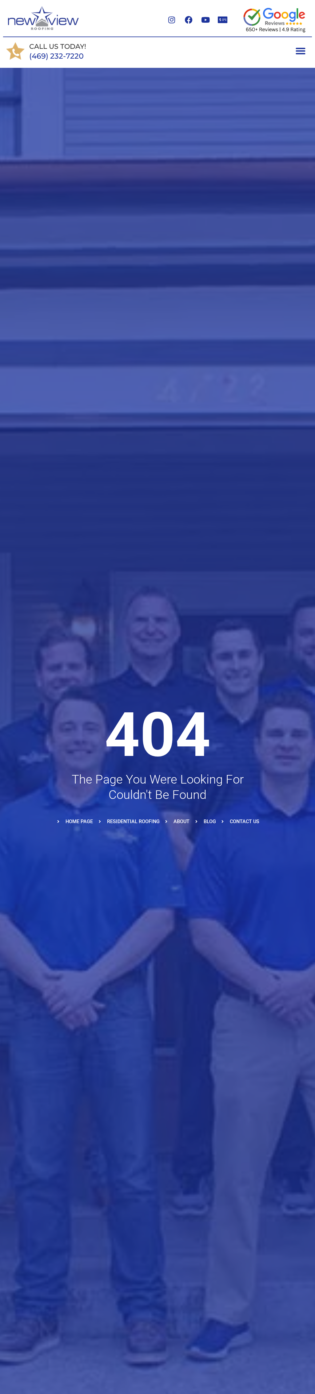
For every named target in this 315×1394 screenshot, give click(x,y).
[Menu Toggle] (300, 51)
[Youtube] (205, 20)
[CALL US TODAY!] (15, 51)
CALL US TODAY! (57, 46)
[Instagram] (171, 20)
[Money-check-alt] (222, 20)
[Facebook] (188, 20)
